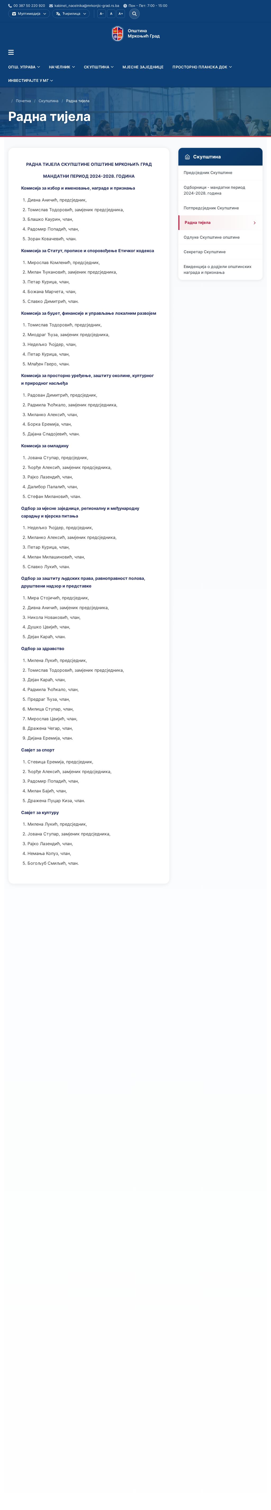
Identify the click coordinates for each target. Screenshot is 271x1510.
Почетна (23, 100)
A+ (121, 14)
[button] (11, 52)
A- (102, 14)
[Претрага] (134, 13)
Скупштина (48, 100)
